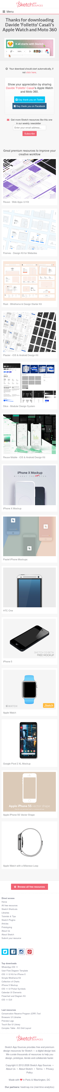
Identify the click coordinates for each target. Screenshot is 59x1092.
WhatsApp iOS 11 (10, 966)
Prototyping (7, 927)
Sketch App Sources (40, 1065)
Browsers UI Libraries (11, 1017)
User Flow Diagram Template (15, 970)
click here (31, 72)
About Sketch (8, 934)
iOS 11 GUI (7, 999)
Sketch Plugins (8, 919)
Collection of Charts (11, 981)
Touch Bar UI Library (11, 1024)
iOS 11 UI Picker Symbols (14, 988)
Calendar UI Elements (12, 992)
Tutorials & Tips (9, 916)
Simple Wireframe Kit (11, 977)
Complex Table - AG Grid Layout (16, 1028)
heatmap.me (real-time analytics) (37, 1087)
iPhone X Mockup (10, 985)
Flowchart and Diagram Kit (14, 995)
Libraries (5, 912)
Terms (39, 1068)
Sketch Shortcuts (9, 909)
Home (4, 901)
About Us (6, 930)
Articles (5, 923)
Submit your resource (11, 938)
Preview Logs (8, 1020)
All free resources (10, 905)
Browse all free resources (31, 886)
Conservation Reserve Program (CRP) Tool (21, 1013)
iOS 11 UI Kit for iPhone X (14, 974)
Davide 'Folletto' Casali (28, 24)
